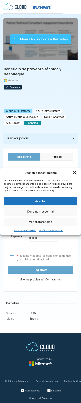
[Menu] (72, 7)
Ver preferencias (40, 222)
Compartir (15, 87)
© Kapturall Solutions (40, 398)
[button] (75, 173)
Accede (57, 156)
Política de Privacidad (51, 230)
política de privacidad (35, 259)
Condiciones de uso (46, 381)
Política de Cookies (25, 230)
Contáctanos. (53, 279)
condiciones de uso (58, 255)
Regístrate (24, 156)
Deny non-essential (40, 211)
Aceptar (40, 201)
